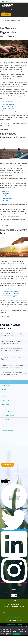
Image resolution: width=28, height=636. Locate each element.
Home (2, 20)
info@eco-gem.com (14, 477)
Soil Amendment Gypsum (8, 415)
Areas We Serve (22, 588)
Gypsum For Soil (5, 404)
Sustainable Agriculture (7, 430)
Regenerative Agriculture (7, 411)
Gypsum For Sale (5, 400)
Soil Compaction (5, 419)
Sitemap (14, 589)
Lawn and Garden (6, 408)
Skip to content (4, 1)
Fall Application (5, 393)
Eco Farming (4, 389)
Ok (14, 633)
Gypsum (3, 396)
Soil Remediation (6, 426)
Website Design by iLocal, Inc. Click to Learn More (14, 597)
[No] (18, 634)
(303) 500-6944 (14, 473)
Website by (14, 617)
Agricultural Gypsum (6, 385)
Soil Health (4, 423)
